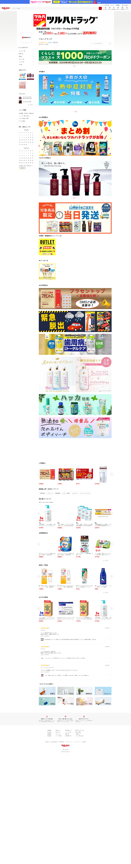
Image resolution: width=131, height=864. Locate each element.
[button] (125, 5)
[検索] (100, 8)
